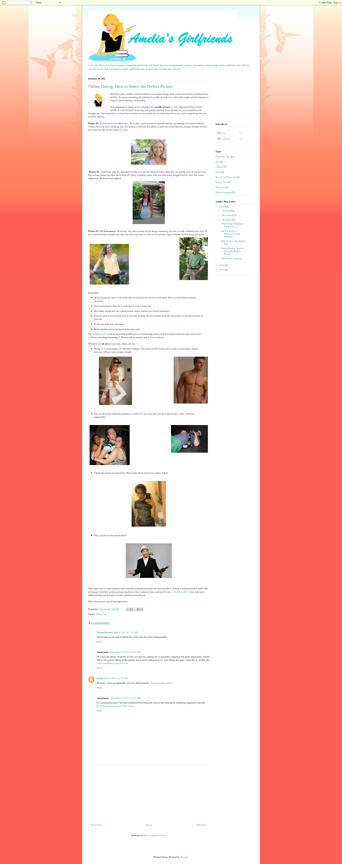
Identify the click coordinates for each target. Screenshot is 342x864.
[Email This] (128, 609)
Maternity (220, 187)
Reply (100, 641)
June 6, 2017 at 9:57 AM (116, 678)
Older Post (202, 824)
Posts (222, 132)
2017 (222, 269)
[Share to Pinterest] (141, 609)
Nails (218, 172)
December (227, 219)
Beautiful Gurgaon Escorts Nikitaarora (115, 705)
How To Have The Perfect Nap (233, 242)
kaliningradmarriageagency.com (112, 663)
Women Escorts (104, 632)
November (227, 215)
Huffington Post (100, 333)
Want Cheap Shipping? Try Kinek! (232, 225)
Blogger (184, 856)
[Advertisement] (149, 793)
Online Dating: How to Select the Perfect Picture (232, 251)
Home (149, 824)
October (226, 210)
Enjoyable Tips (223, 156)
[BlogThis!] (131, 609)
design (100, 678)
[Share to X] (135, 609)
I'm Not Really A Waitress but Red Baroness (230, 233)
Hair (218, 161)
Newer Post (96, 824)
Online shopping (224, 192)
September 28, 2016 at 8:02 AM (125, 652)
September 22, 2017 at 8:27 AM (125, 698)
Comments (225, 138)
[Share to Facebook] (138, 609)
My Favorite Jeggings (231, 258)
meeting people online (161, 682)
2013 (222, 265)
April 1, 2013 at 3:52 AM (125, 632)
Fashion (219, 166)
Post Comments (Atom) (155, 835)
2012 (222, 206)
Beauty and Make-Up (226, 177)
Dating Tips (101, 614)
